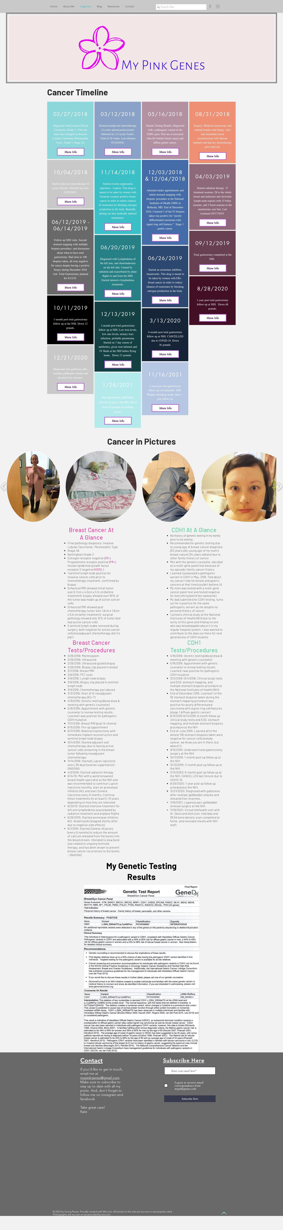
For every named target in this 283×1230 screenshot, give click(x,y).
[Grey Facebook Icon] (210, 6)
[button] (33, 486)
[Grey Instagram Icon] (217, 6)
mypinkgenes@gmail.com (99, 1078)
